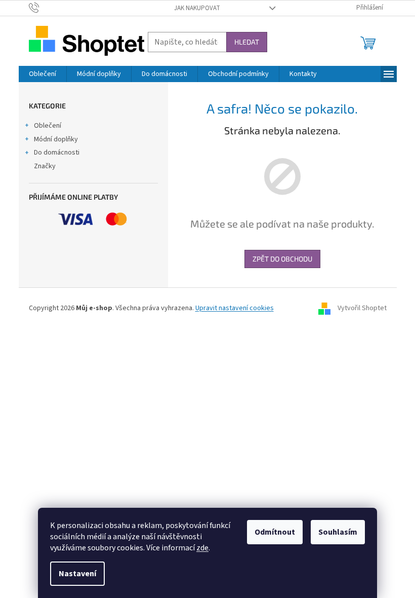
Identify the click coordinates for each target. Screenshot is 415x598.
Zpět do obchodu (282, 258)
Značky (45, 166)
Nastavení (77, 573)
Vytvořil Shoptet (362, 308)
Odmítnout (275, 532)
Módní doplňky (56, 139)
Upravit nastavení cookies (234, 308)
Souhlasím (337, 532)
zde (202, 547)
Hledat (246, 42)
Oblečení (47, 126)
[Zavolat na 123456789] (44, 7)
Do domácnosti (56, 152)
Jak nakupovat (197, 8)
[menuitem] (42, 74)
